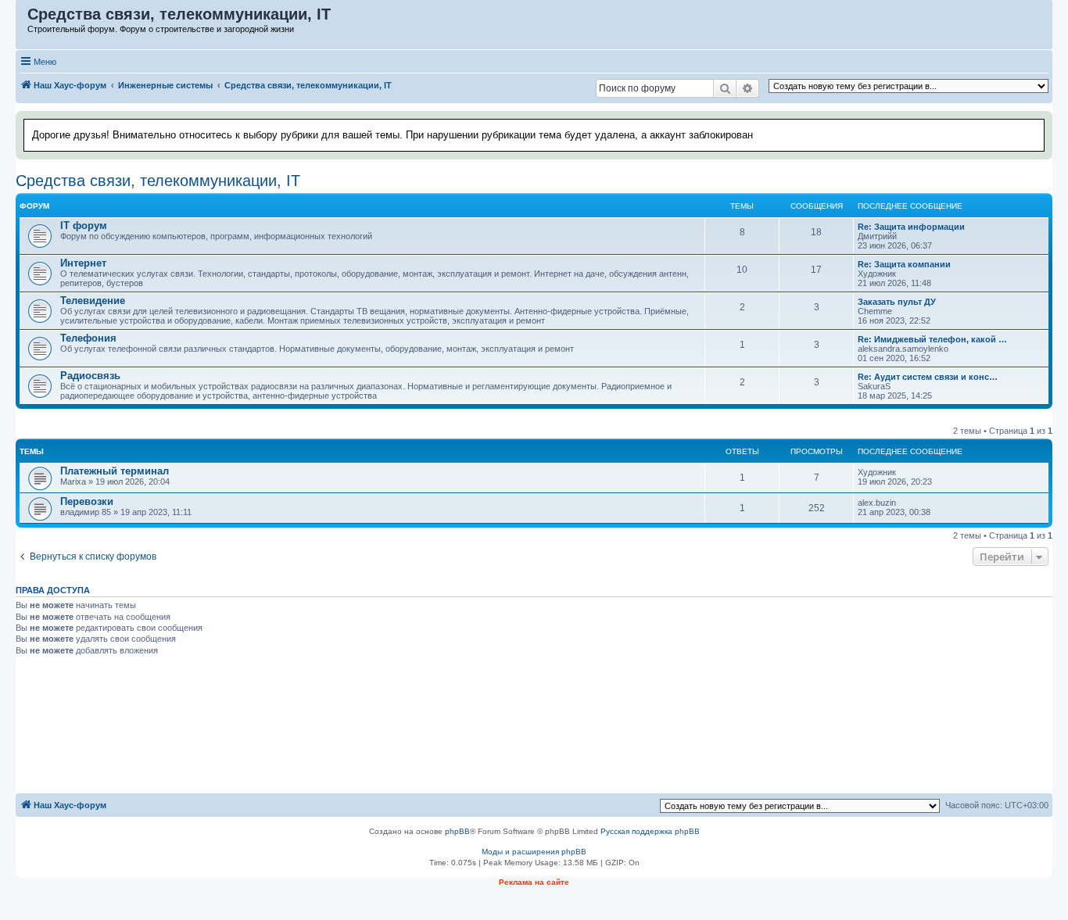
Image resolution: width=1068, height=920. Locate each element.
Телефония (88, 338)
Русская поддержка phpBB (650, 831)
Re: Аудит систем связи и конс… (928, 376)
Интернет (83, 263)
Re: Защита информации (911, 226)
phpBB (457, 831)
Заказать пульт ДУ (897, 301)
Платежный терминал (114, 471)
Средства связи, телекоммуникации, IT (158, 180)
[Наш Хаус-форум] (22, 18)
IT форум (83, 225)
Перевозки (86, 501)
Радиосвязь (90, 375)
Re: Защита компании (904, 264)
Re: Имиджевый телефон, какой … (932, 339)
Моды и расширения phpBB (534, 851)
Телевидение (92, 300)
